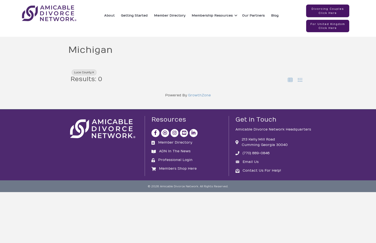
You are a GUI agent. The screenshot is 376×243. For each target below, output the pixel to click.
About (109, 15)
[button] (327, 10)
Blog (275, 15)
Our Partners (253, 15)
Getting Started (134, 15)
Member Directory (169, 15)
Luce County (83, 72)
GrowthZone (199, 95)
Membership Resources (212, 15)
